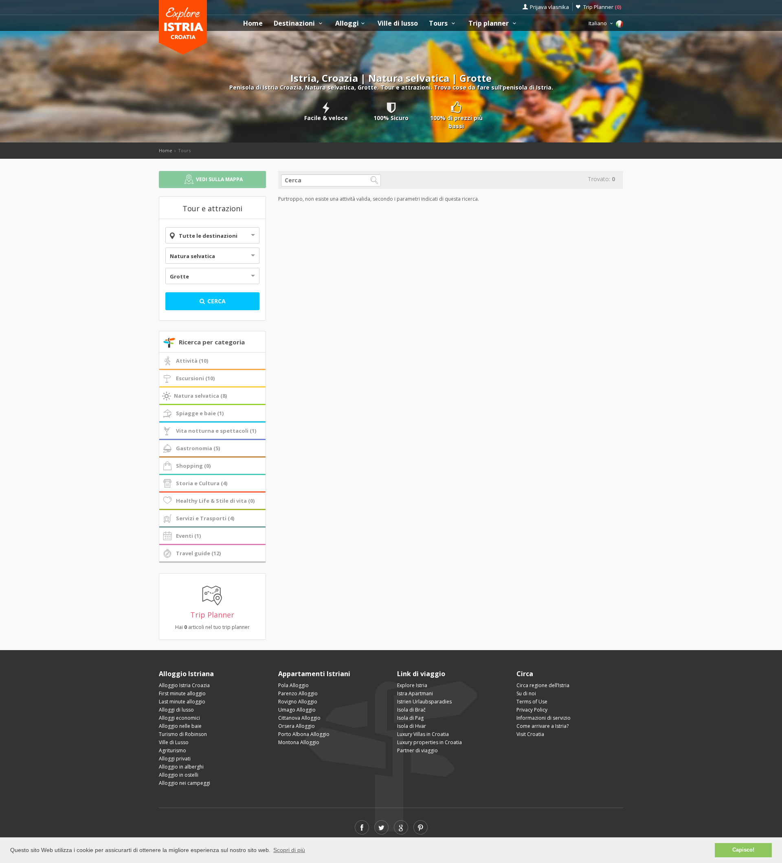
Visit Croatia (530, 734)
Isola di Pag (410, 717)
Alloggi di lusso (176, 709)
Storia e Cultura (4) (201, 483)
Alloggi (347, 23)
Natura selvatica (192, 256)
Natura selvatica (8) (200, 395)
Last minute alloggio (182, 701)
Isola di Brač (411, 709)
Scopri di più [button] (289, 850)
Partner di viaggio (417, 750)
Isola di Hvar (411, 726)
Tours (439, 23)
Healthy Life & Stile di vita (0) (215, 500)
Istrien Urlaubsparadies (424, 701)
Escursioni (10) (195, 378)
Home (253, 23)
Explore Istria (412, 685)
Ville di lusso (398, 23)
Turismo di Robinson (183, 734)
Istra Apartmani (415, 693)
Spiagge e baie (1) (200, 413)
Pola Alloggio (293, 685)
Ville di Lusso (174, 742)
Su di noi (526, 693)
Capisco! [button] (743, 850)
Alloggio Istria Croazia (184, 685)
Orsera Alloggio (296, 726)
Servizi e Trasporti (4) (205, 518)
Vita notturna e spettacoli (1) (216, 430)
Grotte (179, 276)
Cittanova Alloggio (299, 717)
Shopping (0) (193, 465)
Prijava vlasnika (549, 7)
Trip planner (489, 23)
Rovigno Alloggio (297, 701)
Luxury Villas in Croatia (423, 734)
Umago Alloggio (297, 709)
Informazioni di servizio (543, 717)
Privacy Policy (531, 709)
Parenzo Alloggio (298, 693)
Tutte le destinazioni (208, 235)
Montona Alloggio (298, 742)
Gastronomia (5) (198, 448)
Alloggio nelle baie (180, 726)
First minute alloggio (182, 693)
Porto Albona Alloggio (303, 734)
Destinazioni (295, 23)
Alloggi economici (179, 717)
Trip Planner (602, 7)
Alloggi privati (175, 758)
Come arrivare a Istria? (542, 726)
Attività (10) (192, 360)
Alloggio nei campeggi (184, 783)
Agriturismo (172, 750)
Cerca (216, 301)
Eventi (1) (188, 535)
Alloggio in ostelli (178, 774)
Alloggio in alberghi (181, 766)
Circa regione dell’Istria (542, 685)
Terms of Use (531, 701)
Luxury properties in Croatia (429, 742)
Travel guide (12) (198, 553)
